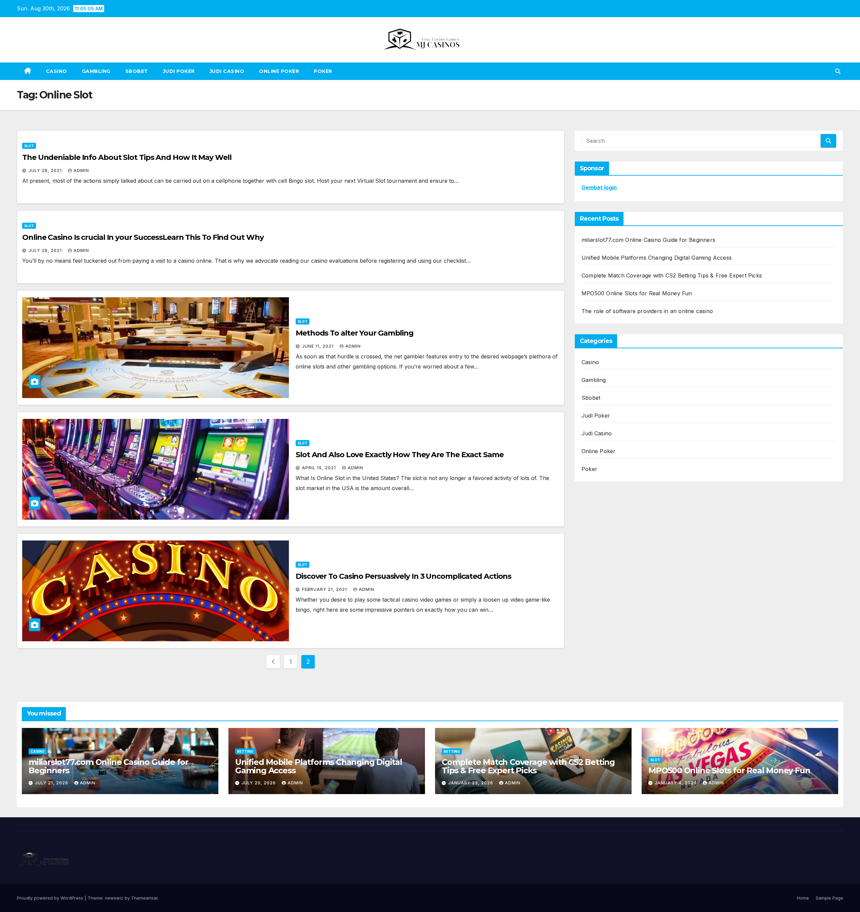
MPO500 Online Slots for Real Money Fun (637, 293)
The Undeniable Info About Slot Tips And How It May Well (126, 157)
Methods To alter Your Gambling (355, 333)
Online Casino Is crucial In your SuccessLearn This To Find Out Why (142, 237)
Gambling (96, 71)
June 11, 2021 (318, 346)
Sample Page (829, 898)
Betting (245, 751)
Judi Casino (227, 71)
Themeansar (144, 898)
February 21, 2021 (325, 589)
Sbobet (136, 71)
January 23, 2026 (471, 782)
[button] (838, 71)
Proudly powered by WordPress (51, 898)
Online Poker (279, 71)
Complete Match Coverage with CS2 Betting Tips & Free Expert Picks (672, 275)
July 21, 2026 (52, 782)
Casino (56, 71)
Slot (29, 146)
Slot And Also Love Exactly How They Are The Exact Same (400, 454)
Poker (323, 71)
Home (803, 898)
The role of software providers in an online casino (647, 311)
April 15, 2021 (319, 467)
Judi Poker (179, 71)
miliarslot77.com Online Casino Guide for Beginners (648, 239)
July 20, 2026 (259, 782)
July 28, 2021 (46, 170)
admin (81, 170)
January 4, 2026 (676, 782)
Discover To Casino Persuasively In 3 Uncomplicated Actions (403, 576)
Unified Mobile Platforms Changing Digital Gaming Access (657, 257)
